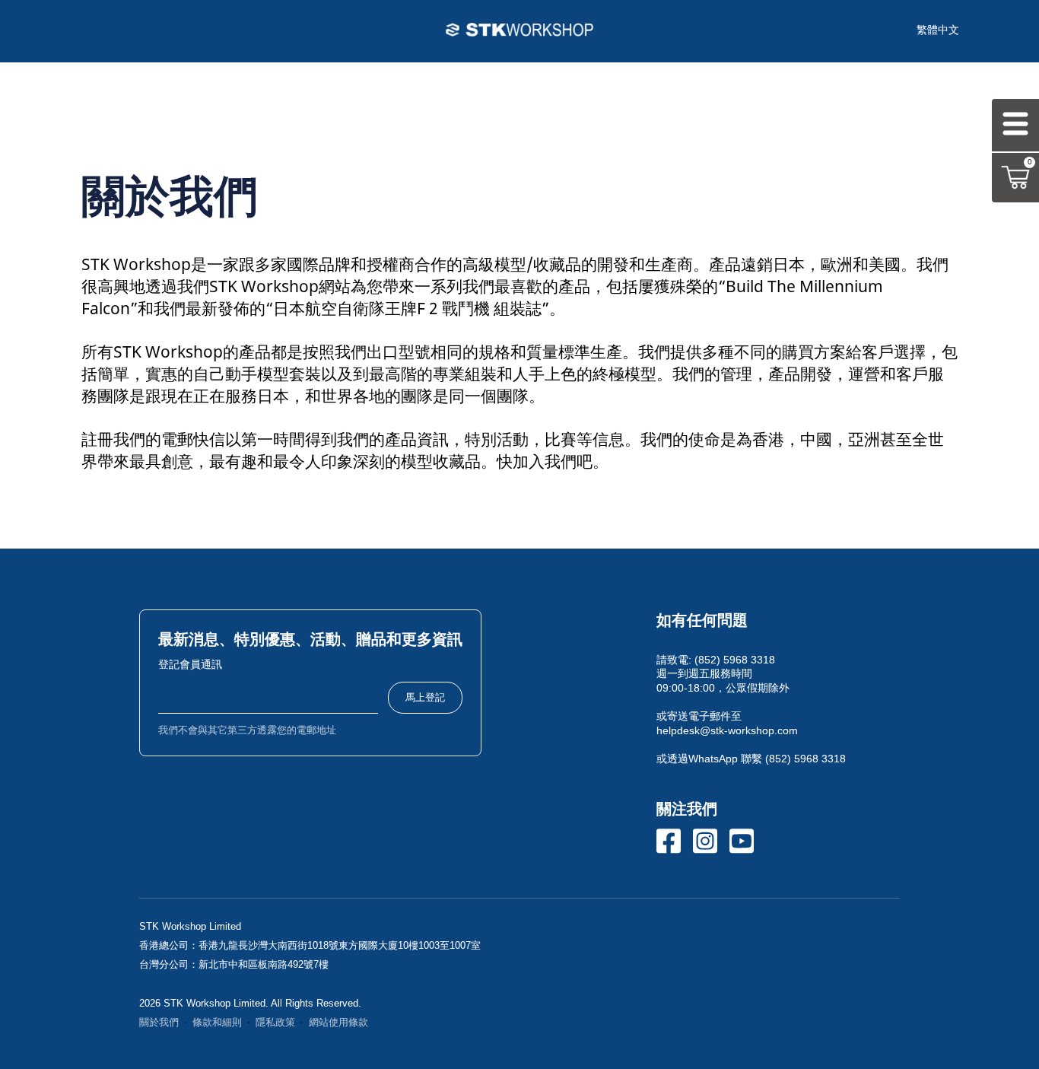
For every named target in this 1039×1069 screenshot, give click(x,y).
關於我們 (159, 1022)
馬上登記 (425, 697)
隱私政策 (275, 1022)
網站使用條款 (338, 1022)
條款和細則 (217, 1022)
